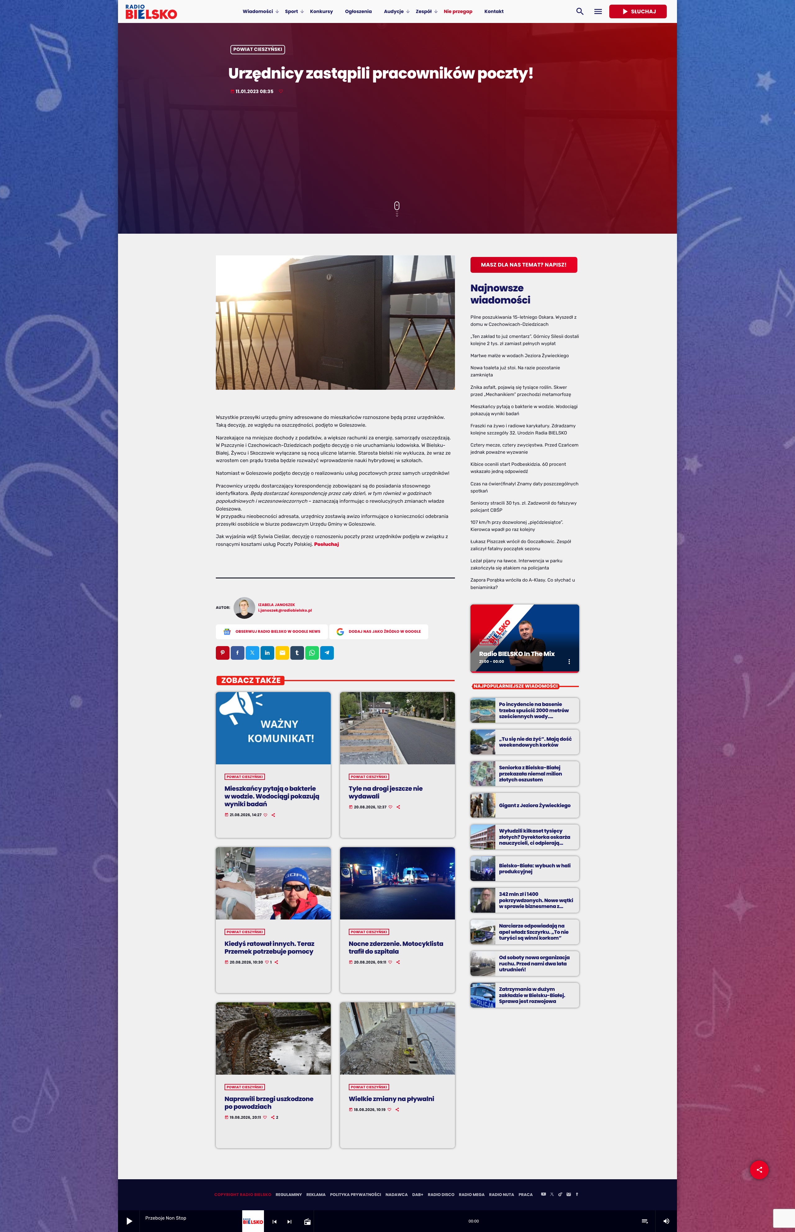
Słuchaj (638, 11)
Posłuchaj (327, 544)
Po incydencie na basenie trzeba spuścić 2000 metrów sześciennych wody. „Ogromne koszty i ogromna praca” (534, 716)
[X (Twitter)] (551, 1195)
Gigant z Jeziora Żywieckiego (534, 805)
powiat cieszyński (258, 50)
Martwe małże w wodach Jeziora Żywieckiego (519, 355)
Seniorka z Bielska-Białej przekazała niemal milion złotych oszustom (530, 773)
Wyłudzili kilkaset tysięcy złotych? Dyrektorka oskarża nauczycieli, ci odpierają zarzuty (534, 839)
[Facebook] (577, 1195)
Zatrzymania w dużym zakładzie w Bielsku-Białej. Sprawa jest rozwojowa (532, 995)
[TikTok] (560, 1195)
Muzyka (489, 642)
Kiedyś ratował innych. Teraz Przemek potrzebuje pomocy (269, 947)
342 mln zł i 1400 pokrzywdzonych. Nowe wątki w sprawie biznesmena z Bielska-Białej (536, 903)
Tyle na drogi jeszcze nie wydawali (386, 792)
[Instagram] (568, 1195)
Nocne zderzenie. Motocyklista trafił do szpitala (396, 947)
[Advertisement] (397, 148)
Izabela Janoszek (276, 605)
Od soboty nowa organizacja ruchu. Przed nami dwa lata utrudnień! (534, 963)
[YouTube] (543, 1195)
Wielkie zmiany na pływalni (391, 1099)
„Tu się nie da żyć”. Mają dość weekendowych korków (535, 742)
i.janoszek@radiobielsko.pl (285, 610)
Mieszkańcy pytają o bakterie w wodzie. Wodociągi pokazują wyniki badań (272, 796)
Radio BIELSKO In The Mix (517, 654)
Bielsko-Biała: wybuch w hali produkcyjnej (534, 868)
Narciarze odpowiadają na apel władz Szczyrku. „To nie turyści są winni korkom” (534, 931)
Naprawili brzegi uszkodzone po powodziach (269, 1103)
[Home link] (151, 11)
